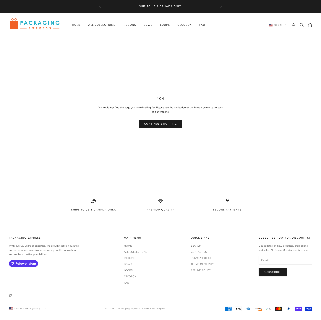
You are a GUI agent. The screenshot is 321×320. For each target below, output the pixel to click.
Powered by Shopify (153, 308)
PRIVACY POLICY (201, 258)
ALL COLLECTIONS (101, 25)
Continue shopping (160, 124)
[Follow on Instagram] (11, 296)
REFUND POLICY (201, 270)
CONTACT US (199, 252)
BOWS (148, 25)
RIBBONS (129, 25)
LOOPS (165, 25)
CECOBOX (184, 25)
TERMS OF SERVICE (203, 264)
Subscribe (272, 272)
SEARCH (196, 246)
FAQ (202, 25)
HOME (76, 25)
